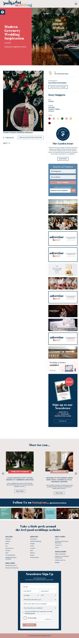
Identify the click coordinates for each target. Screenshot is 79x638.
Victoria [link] (51, 111)
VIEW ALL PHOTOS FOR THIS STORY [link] (30, 137)
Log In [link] (57, 547)
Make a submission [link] (60, 554)
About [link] (57, 539)
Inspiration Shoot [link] (19, 47)
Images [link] (32, 543)
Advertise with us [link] (60, 560)
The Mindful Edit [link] (10, 555)
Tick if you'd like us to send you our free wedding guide (38, 612)
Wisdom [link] (7, 541)
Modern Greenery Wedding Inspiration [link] (18, 132)
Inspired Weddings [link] (35, 541)
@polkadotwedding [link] (58, 503)
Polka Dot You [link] (59, 472)
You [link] (6, 546)
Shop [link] (6, 553)
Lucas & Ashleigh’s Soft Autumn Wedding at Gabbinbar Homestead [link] (20, 479)
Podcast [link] (7, 550)
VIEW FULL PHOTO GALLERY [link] (58, 87)
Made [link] (7, 543)
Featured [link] (8, 47)
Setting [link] (32, 553)
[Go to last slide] (3, 473)
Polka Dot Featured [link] (19, 472)
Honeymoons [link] (9, 548)
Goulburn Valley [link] (54, 109)
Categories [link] (33, 539)
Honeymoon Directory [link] (12, 568)
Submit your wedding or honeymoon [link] (62, 557)
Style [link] (31, 550)
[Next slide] (75, 473)
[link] (2, 12)
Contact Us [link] (58, 545)
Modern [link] (51, 101)
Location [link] (32, 548)
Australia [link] (51, 107)
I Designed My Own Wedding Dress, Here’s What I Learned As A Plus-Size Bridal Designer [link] (59, 480)
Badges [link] (57, 562)
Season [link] (32, 555)
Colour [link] (32, 546)
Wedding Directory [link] (11, 565)
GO (73, 190)
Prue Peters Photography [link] (57, 83)
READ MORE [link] (63, 159)
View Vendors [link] (63, 182)
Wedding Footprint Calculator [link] (11, 558)
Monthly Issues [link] (34, 557)
